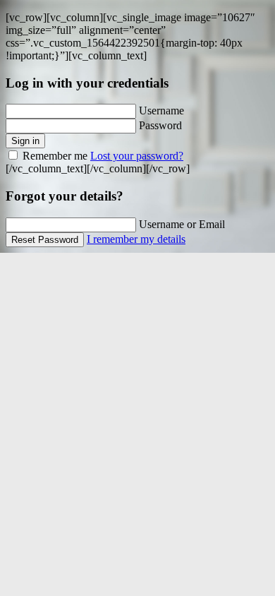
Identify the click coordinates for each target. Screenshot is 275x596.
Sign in (25, 141)
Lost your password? (136, 156)
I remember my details (136, 239)
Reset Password (44, 239)
